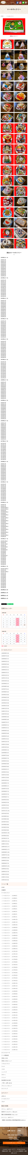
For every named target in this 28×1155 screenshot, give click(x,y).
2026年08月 (3, 265)
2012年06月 (3, 580)
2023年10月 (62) (5, 747)
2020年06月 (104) (5, 857)
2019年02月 (3, 417)
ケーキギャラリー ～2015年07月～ (10, 1028)
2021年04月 (3, 373)
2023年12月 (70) (5, 741)
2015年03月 (3, 497)
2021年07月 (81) (5, 821)
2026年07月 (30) (5, 655)
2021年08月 (3, 367)
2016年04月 (3, 475)
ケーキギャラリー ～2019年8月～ (10, 898)
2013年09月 (3, 551)
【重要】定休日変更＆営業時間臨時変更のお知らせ (13, 1120)
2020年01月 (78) (5, 871)
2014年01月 (3, 536)
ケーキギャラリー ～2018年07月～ (10, 932)
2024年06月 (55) (5, 725)
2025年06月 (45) (5, 691)
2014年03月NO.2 (4, 529)
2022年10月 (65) (5, 780)
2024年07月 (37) (5, 722)
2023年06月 (3, 329)
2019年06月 (3, 411)
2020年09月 (3, 386)
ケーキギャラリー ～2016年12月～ (10, 983)
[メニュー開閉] (26, 2)
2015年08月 (3, 490)
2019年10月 (3, 405)
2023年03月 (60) (5, 766)
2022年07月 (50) (5, 788)
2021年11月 (3, 363)
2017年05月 (3, 453)
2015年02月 (3, 498)
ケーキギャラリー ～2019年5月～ (10, 906)
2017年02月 (3, 457)
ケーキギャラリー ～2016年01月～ (10, 1012)
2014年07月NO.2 (4, 517)
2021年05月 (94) (5, 827)
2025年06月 (3, 288)
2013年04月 (3, 559)
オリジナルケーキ (5, 1052)
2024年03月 (3, 313)
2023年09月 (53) (5, 750)
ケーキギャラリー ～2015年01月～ (10, 1044)
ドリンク (3, 1077)
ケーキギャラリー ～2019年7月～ (10, 900)
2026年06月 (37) (5, 658)
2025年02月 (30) (5, 703)
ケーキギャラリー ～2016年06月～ (10, 999)
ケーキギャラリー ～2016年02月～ (10, 1009)
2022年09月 (3, 345)
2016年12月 (3, 463)
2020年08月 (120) (5, 852)
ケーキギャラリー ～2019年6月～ (10, 903)
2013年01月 (3, 564)
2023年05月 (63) (5, 761)
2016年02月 (3, 478)
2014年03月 (3, 530)
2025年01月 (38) (5, 705)
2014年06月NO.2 (4, 520)
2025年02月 (3, 294)
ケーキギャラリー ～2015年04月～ (10, 1036)
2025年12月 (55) (5, 675)
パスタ (3, 1069)
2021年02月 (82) (5, 835)
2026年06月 (3, 268)
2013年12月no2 (4, 541)
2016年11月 (3, 465)
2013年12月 (3, 542)
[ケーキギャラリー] (7, 44)
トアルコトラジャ (5, 1063)
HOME (2, 16)
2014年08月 (3, 516)
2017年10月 (3, 446)
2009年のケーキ (4, 595)
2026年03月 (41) (5, 667)
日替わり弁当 (4, 1058)
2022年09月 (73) (5, 783)
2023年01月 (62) (5, 772)
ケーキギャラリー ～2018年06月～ (10, 935)
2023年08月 (3, 326)
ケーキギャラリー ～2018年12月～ (10, 919)
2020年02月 (3, 396)
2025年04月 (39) (5, 697)
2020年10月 (3, 385)
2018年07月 (3, 430)
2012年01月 (3, 587)
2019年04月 (3, 414)
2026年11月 (3, 261)
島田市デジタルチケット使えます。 (9, 1111)
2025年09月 (3, 284)
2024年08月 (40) (5, 719)
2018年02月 (3, 437)
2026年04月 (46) (5, 664)
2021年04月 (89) (5, 830)
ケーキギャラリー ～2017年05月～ (10, 970)
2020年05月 (3, 392)
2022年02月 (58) (5, 802)
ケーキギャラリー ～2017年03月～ (10, 975)
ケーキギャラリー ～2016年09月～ (10, 991)
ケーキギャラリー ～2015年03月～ (10, 1039)
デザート (3, 1074)
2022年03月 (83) (5, 799)
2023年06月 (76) (5, 758)
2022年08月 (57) (5, 785)
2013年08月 (3, 552)
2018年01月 (3, 439)
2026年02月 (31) (5, 669)
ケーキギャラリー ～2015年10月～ (10, 1020)
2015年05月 (3, 494)
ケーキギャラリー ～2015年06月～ (10, 1031)
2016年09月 (3, 468)
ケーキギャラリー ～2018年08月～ (10, 930)
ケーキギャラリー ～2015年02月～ (10, 1041)
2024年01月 (3, 316)
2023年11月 (3, 322)
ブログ (3, 1101)
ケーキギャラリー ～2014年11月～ (10, 1049)
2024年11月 (3, 302)
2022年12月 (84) (5, 774)
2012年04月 (3, 583)
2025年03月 (3, 293)
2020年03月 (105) (5, 866)
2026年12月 (3, 259)
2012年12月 (3, 570)
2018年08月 (3, 428)
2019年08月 (3, 408)
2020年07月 (3, 389)
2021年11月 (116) (5, 810)
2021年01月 (3, 377)
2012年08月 (3, 577)
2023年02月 (3, 335)
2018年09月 (3, 427)
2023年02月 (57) (5, 769)
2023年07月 (3, 328)
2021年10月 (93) (5, 813)
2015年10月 (3, 487)
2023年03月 (3, 334)
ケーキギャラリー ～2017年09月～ (10, 959)
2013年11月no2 (4, 543)
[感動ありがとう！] (14, 26)
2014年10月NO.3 (4, 507)
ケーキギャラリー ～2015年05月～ (10, 1033)
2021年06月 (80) (5, 824)
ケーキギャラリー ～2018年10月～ (10, 924)
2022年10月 (3, 344)
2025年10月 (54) (5, 680)
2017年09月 (3, 447)
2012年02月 (3, 586)
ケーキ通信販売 (5, 1055)
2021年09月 (3, 366)
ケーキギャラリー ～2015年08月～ (10, 1025)
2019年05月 (3, 412)
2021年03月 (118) (5, 832)
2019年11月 (3, 404)
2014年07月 (3, 519)
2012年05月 (3, 581)
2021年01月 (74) (5, 838)
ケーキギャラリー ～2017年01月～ (10, 980)
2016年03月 (3, 476)
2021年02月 (3, 376)
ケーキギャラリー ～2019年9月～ (10, 895)
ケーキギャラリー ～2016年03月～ (10, 1007)
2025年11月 (3, 281)
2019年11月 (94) (5, 877)
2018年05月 (3, 433)
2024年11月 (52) (5, 711)
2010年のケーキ (4, 592)
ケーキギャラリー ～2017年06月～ (10, 967)
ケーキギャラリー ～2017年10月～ (10, 956)
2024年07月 (3, 307)
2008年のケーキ (4, 598)
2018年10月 (3, 425)
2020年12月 (3, 382)
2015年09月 (3, 488)
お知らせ (3, 1096)
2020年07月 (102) (5, 855)
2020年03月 (3, 395)
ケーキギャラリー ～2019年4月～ (10, 908)
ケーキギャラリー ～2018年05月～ (10, 938)
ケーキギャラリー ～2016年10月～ (10, 988)
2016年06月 (3, 472)
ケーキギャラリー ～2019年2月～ (10, 914)
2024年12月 (3, 300)
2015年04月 (3, 495)
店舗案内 (3, 890)
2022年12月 (3, 341)
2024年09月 (3, 304)
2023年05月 (3, 331)
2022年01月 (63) (5, 805)
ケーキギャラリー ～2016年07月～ (10, 996)
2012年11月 (3, 573)
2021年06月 (3, 370)
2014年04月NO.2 (4, 526)
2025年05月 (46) (5, 694)
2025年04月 (3, 291)
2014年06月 (3, 522)
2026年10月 (3, 262)
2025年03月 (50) (5, 700)
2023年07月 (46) (5, 755)
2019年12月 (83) (5, 874)
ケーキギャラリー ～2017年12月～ (10, 951)
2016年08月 (3, 469)
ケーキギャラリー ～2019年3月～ (10, 911)
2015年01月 (3, 500)
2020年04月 (3, 393)
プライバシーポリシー (6, 1085)
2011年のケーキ (4, 589)
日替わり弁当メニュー (6, 1060)
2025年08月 (3, 286)
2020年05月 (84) (5, 860)
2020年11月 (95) (5, 843)
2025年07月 (3, 287)
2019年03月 (3, 415)
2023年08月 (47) (5, 752)
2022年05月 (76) (5, 794)
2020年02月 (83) (5, 868)
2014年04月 (3, 527)
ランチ (3, 1066)
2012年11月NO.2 (4, 571)
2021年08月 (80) (5, 819)
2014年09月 (3, 513)
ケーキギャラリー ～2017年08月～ (10, 962)
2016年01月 (3, 479)
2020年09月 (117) (5, 849)
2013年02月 (3, 562)
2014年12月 (3, 504)
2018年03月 (3, 436)
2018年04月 (3, 434)
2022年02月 (3, 355)
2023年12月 (3, 321)
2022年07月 (3, 348)
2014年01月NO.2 (4, 535)
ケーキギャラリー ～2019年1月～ (10, 916)
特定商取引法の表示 (6, 1080)
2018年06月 (3, 431)
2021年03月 (3, 374)
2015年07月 (3, 491)
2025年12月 (3, 280)
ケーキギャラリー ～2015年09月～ (10, 1023)
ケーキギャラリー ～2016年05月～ (10, 1001)
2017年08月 (3, 449)
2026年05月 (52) (5, 661)
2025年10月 (3, 283)
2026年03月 (3, 272)
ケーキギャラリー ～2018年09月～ (10, 927)
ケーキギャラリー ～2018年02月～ (10, 946)
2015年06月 (3, 492)
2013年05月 (3, 558)
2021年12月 (3, 361)
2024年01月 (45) (5, 738)
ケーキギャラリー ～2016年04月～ (10, 1004)
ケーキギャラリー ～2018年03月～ (10, 943)
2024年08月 (3, 306)
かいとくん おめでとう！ (7, 1117)
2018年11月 (3, 424)
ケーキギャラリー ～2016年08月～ (10, 993)
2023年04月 (3, 332)
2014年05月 (3, 524)
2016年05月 (3, 473)
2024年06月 (3, 309)
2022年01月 (3, 357)
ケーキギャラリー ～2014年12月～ (10, 1047)
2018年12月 (3, 423)
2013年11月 (3, 545)
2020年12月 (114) (5, 841)
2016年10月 (3, 466)
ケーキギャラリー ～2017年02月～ (10, 978)
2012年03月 (3, 584)
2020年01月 (3, 398)
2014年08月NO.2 (4, 514)
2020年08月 (3, 388)
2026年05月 (3, 269)
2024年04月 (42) (5, 730)
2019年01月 (3, 418)
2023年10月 (3, 323)
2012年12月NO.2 (4, 568)
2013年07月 (3, 554)
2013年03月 (3, 561)
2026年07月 (3, 267)
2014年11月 (3, 506)
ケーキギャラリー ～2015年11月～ (10, 1017)
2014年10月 (3, 510)
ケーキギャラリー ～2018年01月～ (10, 948)
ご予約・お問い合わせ (6, 1083)
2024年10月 (3, 303)
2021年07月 (3, 369)
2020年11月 (3, 383)
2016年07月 (3, 471)
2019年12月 (3, 402)
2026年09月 (3, 264)
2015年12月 (3, 484)
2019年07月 (3, 409)
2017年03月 (3, 456)
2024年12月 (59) (5, 708)
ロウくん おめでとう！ (7, 1109)
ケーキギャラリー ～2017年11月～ (10, 954)
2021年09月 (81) (5, 816)
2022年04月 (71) (5, 796)
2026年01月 (3, 275)
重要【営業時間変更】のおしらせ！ (9, 1114)
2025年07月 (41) (5, 689)
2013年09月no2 (4, 549)
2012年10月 (3, 574)
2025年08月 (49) (5, 686)
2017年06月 (3, 452)
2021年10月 (3, 364)
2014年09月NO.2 (4, 511)
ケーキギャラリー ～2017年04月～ (10, 972)
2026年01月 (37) (5, 672)
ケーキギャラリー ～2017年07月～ (10, 964)
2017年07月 (3, 450)
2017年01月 (3, 459)
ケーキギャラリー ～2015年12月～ (10, 1015)
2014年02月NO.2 (4, 532)
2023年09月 (3, 325)
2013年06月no (4, 555)
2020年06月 (3, 390)
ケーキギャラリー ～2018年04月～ (10, 940)
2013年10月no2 (4, 546)
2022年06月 (3, 350)
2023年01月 (3, 336)
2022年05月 (3, 351)
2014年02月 (3, 533)
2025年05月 (3, 290)
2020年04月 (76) (5, 863)
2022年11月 (3, 342)
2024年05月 (3, 310)
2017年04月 (3, 455)
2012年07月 (3, 578)
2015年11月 (3, 485)
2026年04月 (3, 271)
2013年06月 (3, 556)
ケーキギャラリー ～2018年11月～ (10, 922)
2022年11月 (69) (5, 777)
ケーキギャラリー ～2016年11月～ (10, 985)
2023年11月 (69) (5, 744)
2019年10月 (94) (5, 879)
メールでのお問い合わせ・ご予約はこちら (14, 1142)
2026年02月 (3, 274)
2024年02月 (3, 315)
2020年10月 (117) (5, 846)
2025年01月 (3, 296)
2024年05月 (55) (5, 727)
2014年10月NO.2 (4, 509)
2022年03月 (3, 354)
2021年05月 (3, 371)
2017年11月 (3, 444)
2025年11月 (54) (5, 678)
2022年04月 (3, 353)
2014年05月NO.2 (4, 523)
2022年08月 (3, 347)
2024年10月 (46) (5, 714)
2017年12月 (3, 443)
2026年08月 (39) (5, 653)
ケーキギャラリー (5, 892)
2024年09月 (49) (5, 716)
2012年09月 (3, 575)
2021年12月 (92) (5, 808)
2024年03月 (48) (5, 733)
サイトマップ (4, 1088)
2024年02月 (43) (5, 736)
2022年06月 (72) (5, 791)
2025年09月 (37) (5, 683)
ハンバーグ (4, 1072)
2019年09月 (3, 406)
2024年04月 (3, 312)
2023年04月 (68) (5, 763)
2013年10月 (3, 548)
